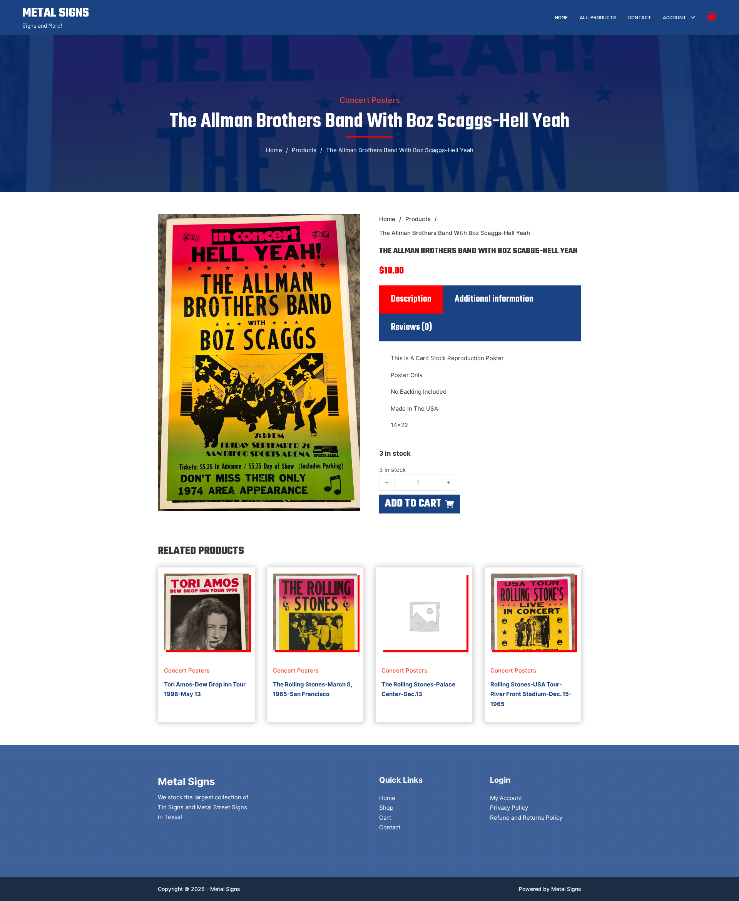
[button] (349, 224)
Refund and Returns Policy (526, 817)
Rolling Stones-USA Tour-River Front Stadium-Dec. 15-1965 (531, 694)
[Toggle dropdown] (693, 17)
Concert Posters (369, 100)
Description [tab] (411, 299)
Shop (386, 807)
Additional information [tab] (494, 299)
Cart (385, 817)
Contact (639, 17)
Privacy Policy (509, 807)
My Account (506, 798)
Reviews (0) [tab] (411, 327)
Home (561, 17)
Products (304, 150)
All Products (598, 17)
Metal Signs (566, 889)
